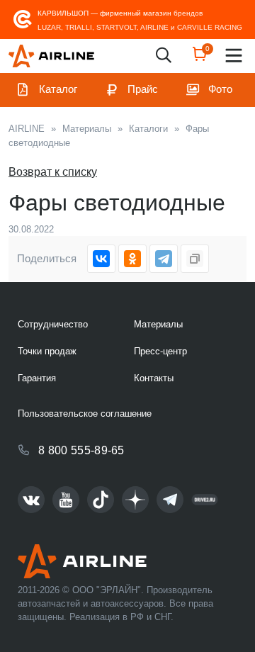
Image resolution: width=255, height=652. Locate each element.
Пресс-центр (160, 351)
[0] (199, 58)
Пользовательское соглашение (85, 413)
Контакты (154, 378)
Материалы (158, 324)
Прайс (143, 89)
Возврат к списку (52, 172)
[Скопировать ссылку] (194, 258)
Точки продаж (47, 351)
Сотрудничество (53, 324)
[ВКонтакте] (101, 258)
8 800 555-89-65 (81, 450)
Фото (220, 89)
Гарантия (37, 378)
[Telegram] (163, 258)
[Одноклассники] (132, 258)
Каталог (58, 89)
